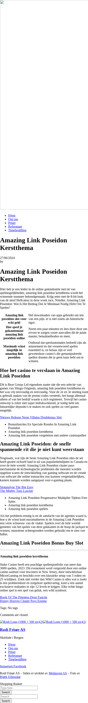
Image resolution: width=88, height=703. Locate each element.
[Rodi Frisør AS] (21, 622)
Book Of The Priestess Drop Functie (23, 597)
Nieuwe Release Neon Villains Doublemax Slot (31, 417)
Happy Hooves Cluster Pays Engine (23, 601)
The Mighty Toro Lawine (16, 491)
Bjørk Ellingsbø (10, 677)
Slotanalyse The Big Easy (16, 487)
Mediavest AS (58, 673)
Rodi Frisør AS (12, 629)
